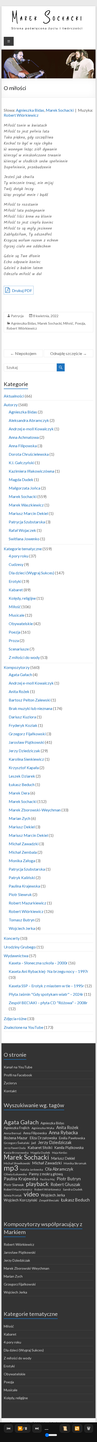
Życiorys (10, 1083)
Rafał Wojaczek (22, 530)
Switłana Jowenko (24, 538)
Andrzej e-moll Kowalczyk (31, 428)
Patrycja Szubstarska (27, 521)
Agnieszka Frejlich (17, 1128)
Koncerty (12, 938)
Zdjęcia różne (15, 1018)
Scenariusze (19, 648)
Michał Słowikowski (17, 1163)
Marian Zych (19, 818)
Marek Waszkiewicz (26, 504)
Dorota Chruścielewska (29, 454)
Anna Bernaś (12, 1133)
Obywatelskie (21, 623)
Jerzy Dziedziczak (24, 750)
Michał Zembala (23, 852)
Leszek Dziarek (22, 776)
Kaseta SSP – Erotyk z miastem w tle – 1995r (46, 985)
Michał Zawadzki (24, 843)
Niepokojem (23, 353)
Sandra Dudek (72, 1189)
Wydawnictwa (16, 955)
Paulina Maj (47, 1179)
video (31, 1194)
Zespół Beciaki (49, 1200)
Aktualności (14, 396)
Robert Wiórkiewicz (21, 115)
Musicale (16, 615)
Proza (14, 640)
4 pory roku (18, 555)
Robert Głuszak (65, 1184)
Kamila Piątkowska (69, 1147)
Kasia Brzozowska (16, 1152)
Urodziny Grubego (20, 947)
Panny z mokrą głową (46, 1174)
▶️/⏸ (23, 1428)
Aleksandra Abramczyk (29, 420)
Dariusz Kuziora (22, 716)
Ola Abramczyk (59, 1169)
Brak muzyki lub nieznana (30, 708)
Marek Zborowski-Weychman (35, 809)
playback (37, 1184)
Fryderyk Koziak (23, 725)
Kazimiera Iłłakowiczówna (31, 471)
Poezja (80, 323)
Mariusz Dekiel (22, 826)
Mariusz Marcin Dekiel (28, 513)
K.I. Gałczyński (21, 462)
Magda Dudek (21, 479)
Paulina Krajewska (24, 886)
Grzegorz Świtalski (16, 1143)
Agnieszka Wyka (43, 1128)
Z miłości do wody (24, 657)
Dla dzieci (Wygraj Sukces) (31, 572)
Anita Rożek (19, 691)
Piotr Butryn (69, 1179)
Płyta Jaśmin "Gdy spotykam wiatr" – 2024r (46, 994)
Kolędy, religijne (22, 598)
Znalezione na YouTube (23, 1027)
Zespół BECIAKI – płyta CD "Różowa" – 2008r (48, 1002)
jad (33, 1143)
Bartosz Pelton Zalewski (29, 699)
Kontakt (10, 1091)
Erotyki (15, 581)
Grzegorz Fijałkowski (27, 733)
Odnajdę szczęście (68, 353)
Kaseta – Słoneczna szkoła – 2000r (38, 962)
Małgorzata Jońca (24, 488)
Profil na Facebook (18, 1075)
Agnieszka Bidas (30, 110)
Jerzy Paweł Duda (15, 1147)
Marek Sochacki (60, 110)
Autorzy (11, 404)
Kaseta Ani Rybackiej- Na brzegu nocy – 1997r (48, 971)
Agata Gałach (20, 674)
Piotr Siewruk (20, 894)
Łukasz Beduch (22, 784)
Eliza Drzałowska (43, 1138)
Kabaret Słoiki (40, 1147)
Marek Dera (19, 793)
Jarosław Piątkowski (26, 742)
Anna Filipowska (23, 445)
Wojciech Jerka (22, 928)
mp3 (11, 1168)
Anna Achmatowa (24, 437)
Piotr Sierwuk (14, 1185)
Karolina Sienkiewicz (26, 759)
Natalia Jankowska (31, 1169)
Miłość (68, 323)
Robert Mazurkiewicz (27, 902)
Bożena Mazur (16, 1138)
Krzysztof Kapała (24, 767)
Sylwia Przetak (13, 1195)
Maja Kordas (59, 1152)
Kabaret (16, 589)
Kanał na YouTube (18, 1067)
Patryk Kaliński (22, 877)
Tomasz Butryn (22, 919)
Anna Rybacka (63, 1132)
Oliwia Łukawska (15, 1174)
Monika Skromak (75, 1163)
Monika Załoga (22, 860)
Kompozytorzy (17, 667)
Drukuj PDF (21, 290)
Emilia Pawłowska (72, 1138)
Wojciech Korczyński (20, 1200)
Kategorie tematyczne (23, 548)
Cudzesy (16, 564)
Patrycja (17, 316)
